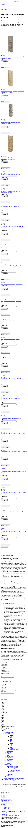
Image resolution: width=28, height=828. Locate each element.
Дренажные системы (6, 799)
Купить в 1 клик (4, 67)
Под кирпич (10, 757)
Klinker (11, 743)
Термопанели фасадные (10, 761)
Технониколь (10, 751)
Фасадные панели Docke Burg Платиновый (12, 226)
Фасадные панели (5, 6)
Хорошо (3, 826)
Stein (11, 739)
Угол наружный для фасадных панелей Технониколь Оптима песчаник (11, 175)
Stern (11, 736)
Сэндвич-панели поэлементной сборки (14, 778)
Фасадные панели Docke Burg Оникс (10, 339)
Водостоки (3, 797)
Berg (11, 740)
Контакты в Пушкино (6, 803)
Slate (11, 745)
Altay (11, 744)
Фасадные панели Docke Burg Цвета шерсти (12, 418)
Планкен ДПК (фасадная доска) (12, 779)
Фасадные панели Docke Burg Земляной (11, 265)
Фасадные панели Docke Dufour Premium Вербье (13, 433)
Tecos (8, 755)
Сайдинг (3, 795)
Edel (11, 747)
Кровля (2, 793)
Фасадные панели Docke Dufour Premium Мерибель (14, 511)
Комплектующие (14, 749)
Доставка (3, 804)
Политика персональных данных (9, 817)
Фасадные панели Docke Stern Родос (10, 206)
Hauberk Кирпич (14, 768)
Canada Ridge (10, 756)
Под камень (10, 759)
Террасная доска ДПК (6, 800)
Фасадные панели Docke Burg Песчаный (11, 358)
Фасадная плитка (8, 764)
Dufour (11, 748)
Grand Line (9, 753)
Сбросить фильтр (10, 726)
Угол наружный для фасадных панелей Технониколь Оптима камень (11, 158)
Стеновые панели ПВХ (10, 780)
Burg (11, 737)
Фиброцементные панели (10, 776)
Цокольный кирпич (15, 770)
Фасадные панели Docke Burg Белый (10, 246)
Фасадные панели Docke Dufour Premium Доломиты (14, 451)
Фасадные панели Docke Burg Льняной (11, 301)
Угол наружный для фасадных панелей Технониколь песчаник (11, 192)
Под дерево (9, 760)
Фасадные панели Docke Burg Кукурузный (11, 284)
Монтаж (12, 771)
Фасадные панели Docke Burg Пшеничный (12, 378)
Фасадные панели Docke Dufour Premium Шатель (13, 531)
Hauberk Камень (14, 767)
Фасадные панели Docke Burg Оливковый (11, 320)
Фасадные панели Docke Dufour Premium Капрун (13, 471)
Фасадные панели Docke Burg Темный (10, 398)
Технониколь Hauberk (12, 766)
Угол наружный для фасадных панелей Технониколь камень (11, 123)
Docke (8, 733)
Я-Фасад (9, 752)
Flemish (11, 735)
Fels (10, 741)
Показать (3, 726)
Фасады (3, 4)
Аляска (8, 763)
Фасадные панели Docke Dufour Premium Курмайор (14, 492)
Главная (3, 2)
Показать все (4, 546)
